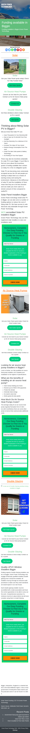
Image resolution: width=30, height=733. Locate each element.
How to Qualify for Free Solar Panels (18, 721)
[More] (23, 50)
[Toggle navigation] (27, 4)
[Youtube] (20, 50)
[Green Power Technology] (6, 6)
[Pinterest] (18, 50)
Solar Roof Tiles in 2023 (22, 719)
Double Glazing (15, 110)
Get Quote (15, 359)
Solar (15, 75)
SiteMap (15, 730)
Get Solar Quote (15, 328)
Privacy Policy (24, 728)
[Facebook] (6, 50)
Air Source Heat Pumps (15, 91)
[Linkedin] (15, 50)
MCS (3, 212)
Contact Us (15, 343)
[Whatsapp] (12, 50)
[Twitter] (9, 50)
